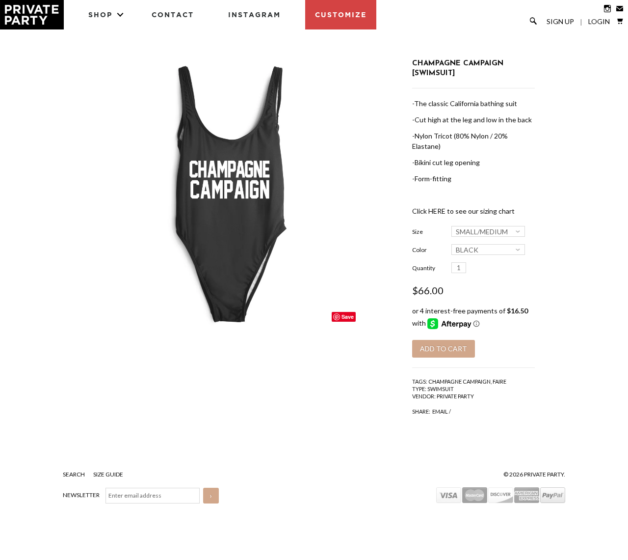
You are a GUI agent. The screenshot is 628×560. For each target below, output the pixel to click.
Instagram (254, 14)
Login (599, 22)
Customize (340, 14)
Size (417, 231)
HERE (436, 211)
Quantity (423, 268)
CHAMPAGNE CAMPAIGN (459, 381)
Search (74, 474)
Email (440, 411)
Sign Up (560, 22)
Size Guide (108, 474)
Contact (173, 14)
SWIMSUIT (440, 389)
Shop (100, 14)
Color (419, 249)
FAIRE (499, 381)
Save (347, 316)
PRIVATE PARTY (455, 396)
